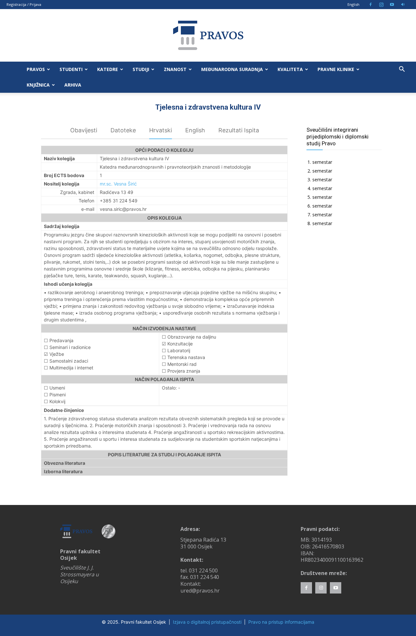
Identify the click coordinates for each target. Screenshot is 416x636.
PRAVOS (36, 69)
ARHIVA (72, 85)
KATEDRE (107, 69)
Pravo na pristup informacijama (281, 622)
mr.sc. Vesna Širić (118, 183)
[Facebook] (370, 4)
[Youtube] (392, 4)
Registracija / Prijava (23, 4)
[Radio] (403, 4)
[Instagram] (381, 4)
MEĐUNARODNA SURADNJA (232, 69)
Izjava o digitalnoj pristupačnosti (207, 622)
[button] (402, 70)
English (353, 4)
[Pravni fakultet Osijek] (208, 35)
